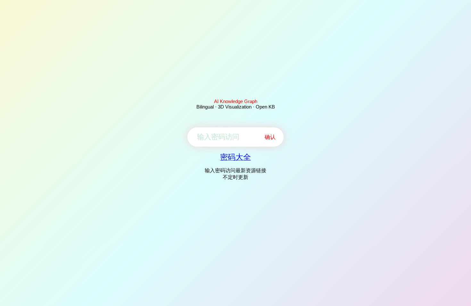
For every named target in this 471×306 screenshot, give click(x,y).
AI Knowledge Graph (235, 101)
